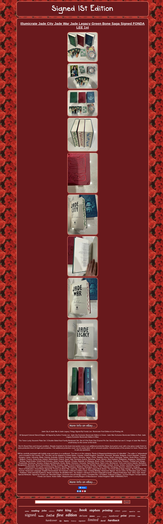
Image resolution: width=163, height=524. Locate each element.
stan (139, 516)
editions (51, 511)
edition (71, 515)
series (138, 511)
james (92, 516)
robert (117, 511)
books (41, 516)
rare (60, 510)
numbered (113, 516)
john (44, 510)
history (73, 521)
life (60, 521)
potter (124, 511)
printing (107, 510)
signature (82, 521)
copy (75, 511)
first (60, 515)
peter (98, 516)
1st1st (50, 515)
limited (93, 520)
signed (30, 515)
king (68, 510)
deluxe (83, 516)
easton (27, 511)
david (103, 521)
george (105, 516)
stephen (94, 510)
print (123, 515)
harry (66, 521)
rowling (35, 511)
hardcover (51, 520)
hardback (113, 520)
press (132, 515)
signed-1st (132, 511)
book (83, 510)
